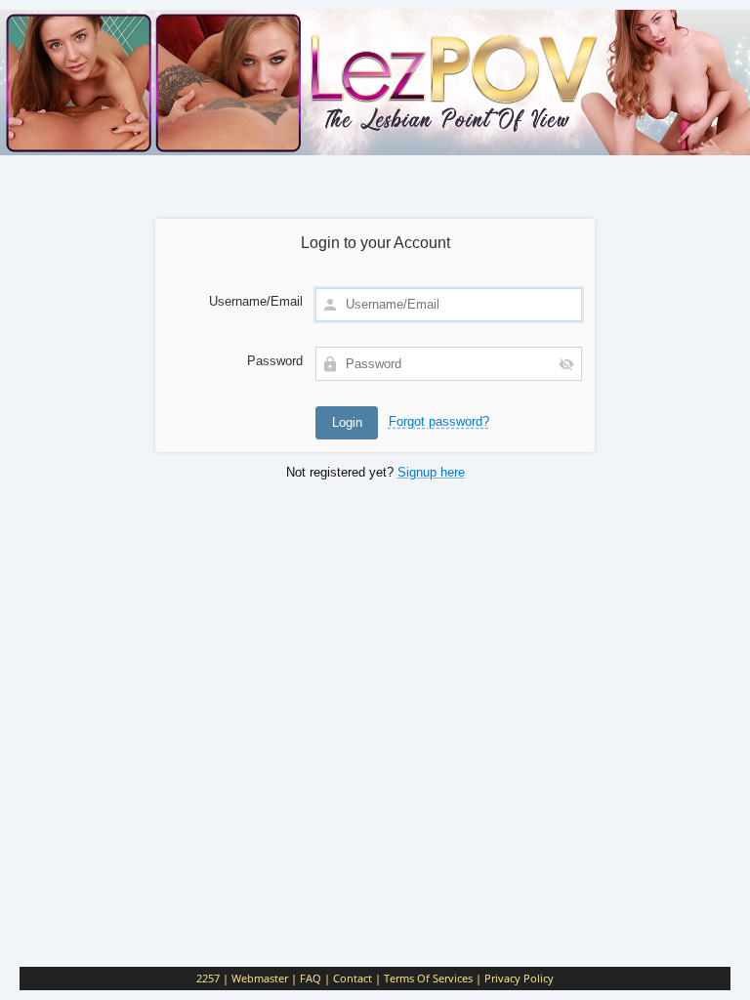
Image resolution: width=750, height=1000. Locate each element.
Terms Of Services (428, 978)
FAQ (310, 978)
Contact (352, 978)
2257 (208, 978)
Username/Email (256, 301)
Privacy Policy (519, 978)
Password (275, 361)
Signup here (431, 472)
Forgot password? (439, 421)
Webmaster (259, 978)
